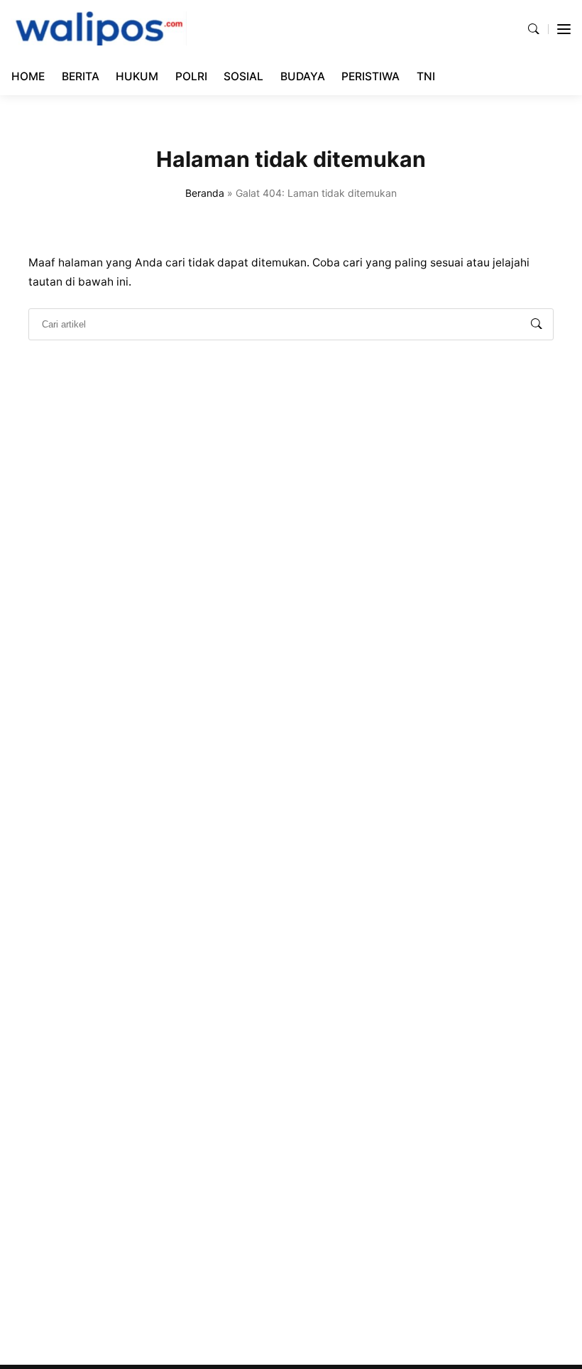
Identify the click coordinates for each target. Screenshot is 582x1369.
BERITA (80, 76)
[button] (533, 28)
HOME (28, 76)
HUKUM (137, 76)
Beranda (204, 193)
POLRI (191, 76)
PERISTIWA (370, 76)
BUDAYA (302, 76)
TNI (426, 76)
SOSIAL (243, 76)
